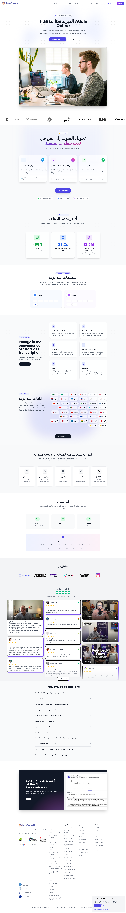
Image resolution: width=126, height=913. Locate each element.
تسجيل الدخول (111, 3)
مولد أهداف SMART (69, 841)
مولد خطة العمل (68, 854)
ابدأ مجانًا (28, 799)
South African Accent (70, 878)
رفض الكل (105, 905)
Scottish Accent (68, 875)
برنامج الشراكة (98, 839)
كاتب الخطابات (67, 849)
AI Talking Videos (53, 883)
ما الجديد (96, 836)
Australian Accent (68, 866)
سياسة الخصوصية (83, 849)
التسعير (97, 3)
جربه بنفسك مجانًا (62, 436)
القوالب (51, 886)
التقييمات (96, 827)
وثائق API (81, 830)
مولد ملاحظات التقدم (69, 838)
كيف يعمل (72, 39)
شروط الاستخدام (83, 852)
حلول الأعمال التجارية (54, 895)
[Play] (41, 617)
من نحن (96, 850)
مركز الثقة (82, 855)
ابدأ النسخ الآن (64, 190)
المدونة (96, 830)
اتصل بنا (81, 836)
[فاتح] (105, 3)
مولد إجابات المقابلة (69, 835)
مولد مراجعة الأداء (68, 827)
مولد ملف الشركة (68, 851)
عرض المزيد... (62, 678)
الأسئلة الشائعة (83, 839)
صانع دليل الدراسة (68, 857)
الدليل (95, 833)
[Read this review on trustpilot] (78, 602)
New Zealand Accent (69, 869)
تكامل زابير (82, 833)
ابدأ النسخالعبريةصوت (56, 39)
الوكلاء (50, 840)
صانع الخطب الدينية (69, 860)
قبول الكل (97, 905)
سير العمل (51, 889)
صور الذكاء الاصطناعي (54, 832)
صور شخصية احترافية (54, 875)
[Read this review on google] (78, 619)
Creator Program (98, 842)
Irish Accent (67, 872)
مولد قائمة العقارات (69, 863)
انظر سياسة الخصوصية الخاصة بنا (101, 909)
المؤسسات (82, 842)
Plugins (51, 892)
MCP (91, 3)
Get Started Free (24, 364)
